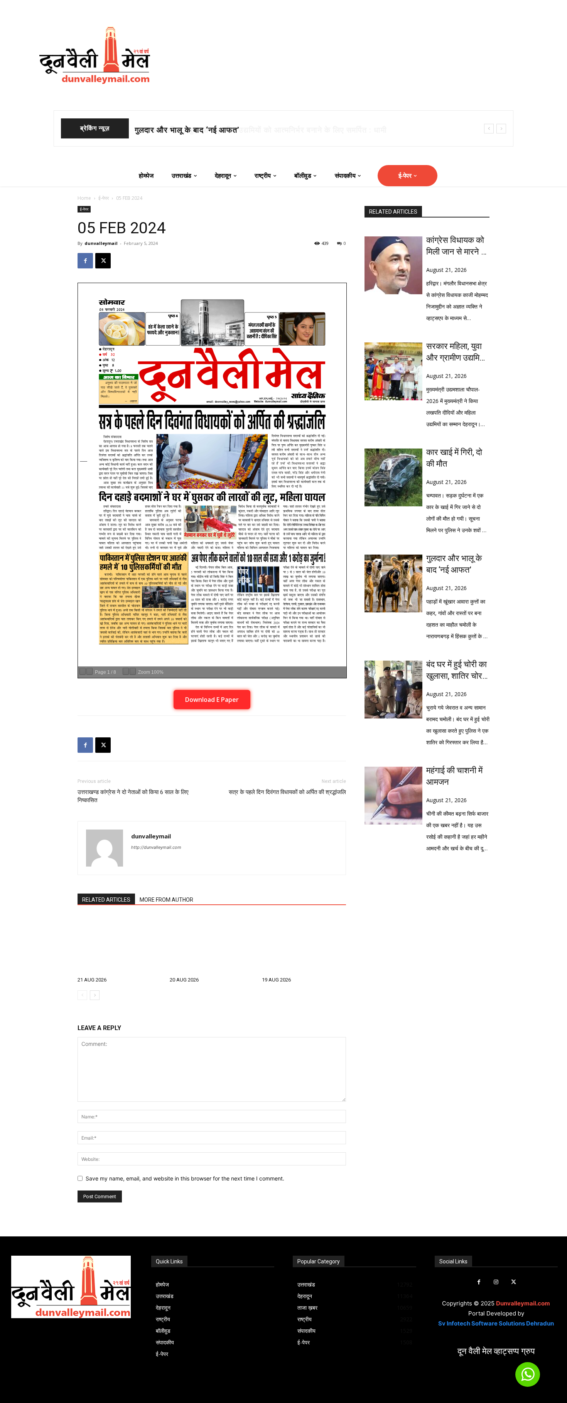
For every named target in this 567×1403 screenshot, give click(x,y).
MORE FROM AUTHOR (166, 900)
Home (84, 198)
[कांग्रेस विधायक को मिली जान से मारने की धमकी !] (393, 265)
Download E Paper (212, 699)
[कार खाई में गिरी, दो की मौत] (393, 477)
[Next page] (89, 671)
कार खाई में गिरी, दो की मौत (175, 130)
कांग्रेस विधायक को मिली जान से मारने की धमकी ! (457, 246)
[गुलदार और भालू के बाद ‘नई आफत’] (393, 583)
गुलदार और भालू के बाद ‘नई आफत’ (454, 564)
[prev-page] (82, 995)
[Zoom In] (133, 671)
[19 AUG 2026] (304, 944)
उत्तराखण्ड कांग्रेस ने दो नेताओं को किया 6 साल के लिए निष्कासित (133, 796)
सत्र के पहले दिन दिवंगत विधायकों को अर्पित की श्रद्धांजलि (287, 792)
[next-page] (95, 995)
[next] (501, 128)
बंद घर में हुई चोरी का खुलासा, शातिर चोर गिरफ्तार (456, 670)
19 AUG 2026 (276, 980)
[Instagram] (496, 1282)
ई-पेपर (103, 198)
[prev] (489, 128)
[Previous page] (82, 671)
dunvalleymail (101, 243)
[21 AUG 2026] (120, 944)
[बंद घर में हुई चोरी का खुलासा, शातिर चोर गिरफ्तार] (393, 689)
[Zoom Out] (126, 671)
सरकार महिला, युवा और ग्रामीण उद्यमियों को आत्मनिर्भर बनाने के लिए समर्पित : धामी (456, 352)
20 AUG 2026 (184, 980)
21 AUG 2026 (92, 980)
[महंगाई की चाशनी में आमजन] (393, 796)
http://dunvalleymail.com (156, 847)
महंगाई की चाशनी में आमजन (454, 776)
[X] (103, 260)
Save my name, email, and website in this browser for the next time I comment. (185, 1178)
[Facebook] (85, 260)
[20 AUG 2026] (212, 944)
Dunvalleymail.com (523, 1303)
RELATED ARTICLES (106, 900)
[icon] (527, 1377)
